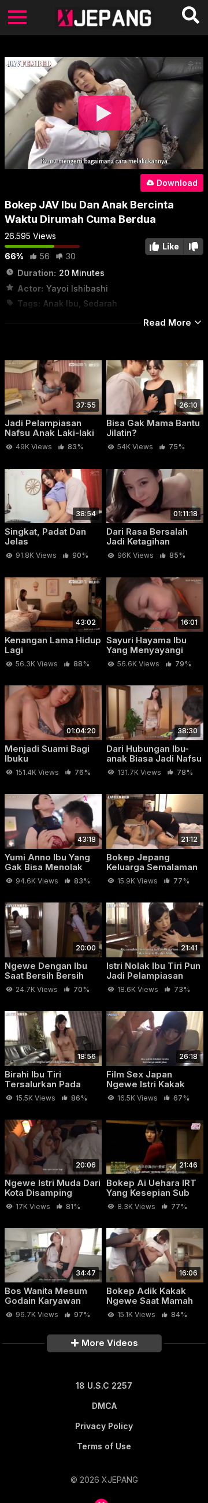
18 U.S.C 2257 (104, 1385)
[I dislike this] (193, 246)
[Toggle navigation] (17, 17)
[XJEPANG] (104, 17)
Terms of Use (104, 1446)
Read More (168, 322)
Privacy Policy (104, 1426)
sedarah (100, 303)
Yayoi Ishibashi (77, 288)
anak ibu (61, 303)
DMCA (104, 1406)
